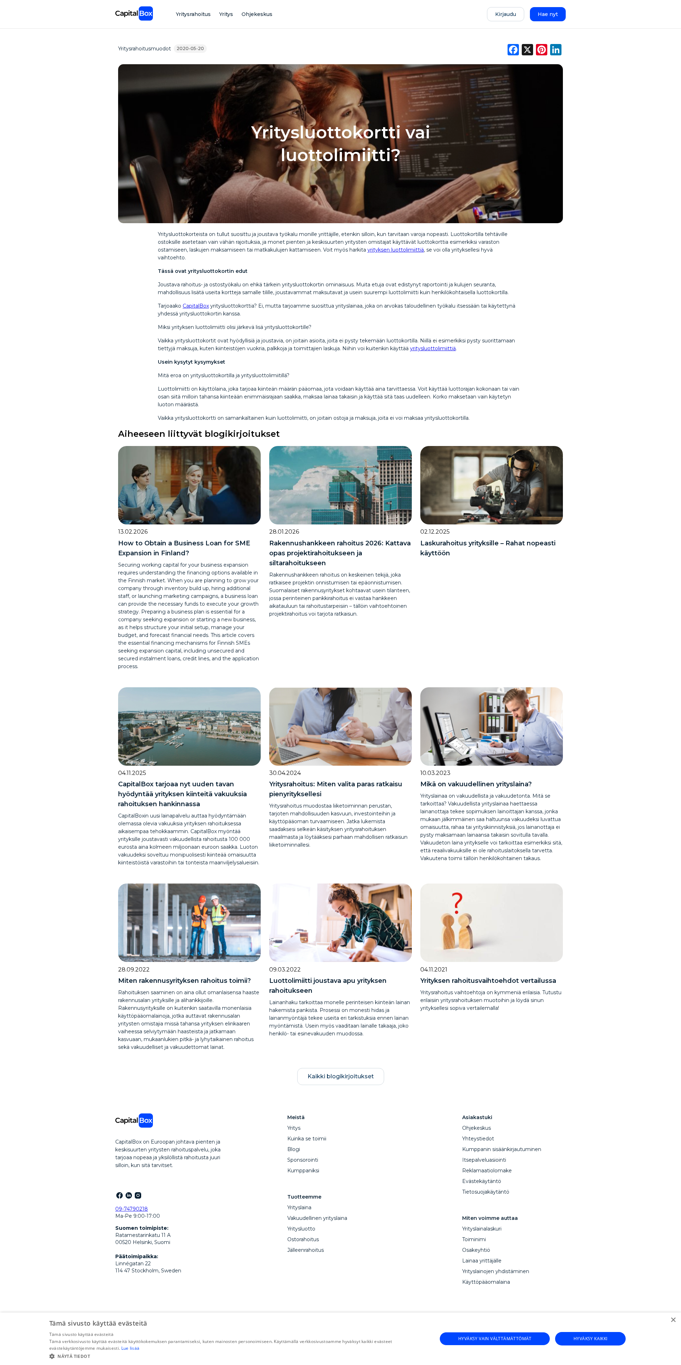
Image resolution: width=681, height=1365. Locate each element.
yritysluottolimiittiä (433, 348)
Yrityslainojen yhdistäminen (495, 1271)
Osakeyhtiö (476, 1250)
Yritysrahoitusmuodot (144, 48)
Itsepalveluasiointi (484, 1160)
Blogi (293, 1149)
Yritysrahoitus (193, 14)
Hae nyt (548, 14)
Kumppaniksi (303, 1170)
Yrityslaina (299, 1207)
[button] (237, 1356)
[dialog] (340, 1338)
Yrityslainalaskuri (482, 1229)
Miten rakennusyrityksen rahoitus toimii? (184, 981)
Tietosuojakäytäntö (485, 1192)
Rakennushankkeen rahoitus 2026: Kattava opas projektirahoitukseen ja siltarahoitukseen (340, 553)
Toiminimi (474, 1239)
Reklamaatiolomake (487, 1170)
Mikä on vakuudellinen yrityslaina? (476, 784)
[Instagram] (138, 1195)
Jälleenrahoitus (305, 1250)
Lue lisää (130, 1348)
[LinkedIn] (128, 1195)
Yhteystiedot (478, 1138)
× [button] (673, 1320)
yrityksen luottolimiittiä (395, 250)
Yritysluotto (301, 1229)
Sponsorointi (302, 1160)
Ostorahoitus (303, 1239)
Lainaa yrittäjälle (482, 1260)
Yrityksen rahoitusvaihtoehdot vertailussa (488, 981)
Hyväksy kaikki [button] (591, 1339)
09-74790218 (131, 1209)
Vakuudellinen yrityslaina (317, 1218)
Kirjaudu (505, 14)
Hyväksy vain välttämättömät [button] (495, 1339)
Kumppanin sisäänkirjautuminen (501, 1149)
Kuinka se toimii (306, 1138)
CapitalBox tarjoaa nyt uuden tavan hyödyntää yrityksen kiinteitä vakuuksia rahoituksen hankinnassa (182, 794)
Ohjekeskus (257, 14)
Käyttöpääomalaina (486, 1282)
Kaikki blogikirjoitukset (341, 1076)
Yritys (226, 14)
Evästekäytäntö (481, 1181)
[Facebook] (119, 1195)
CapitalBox (196, 306)
